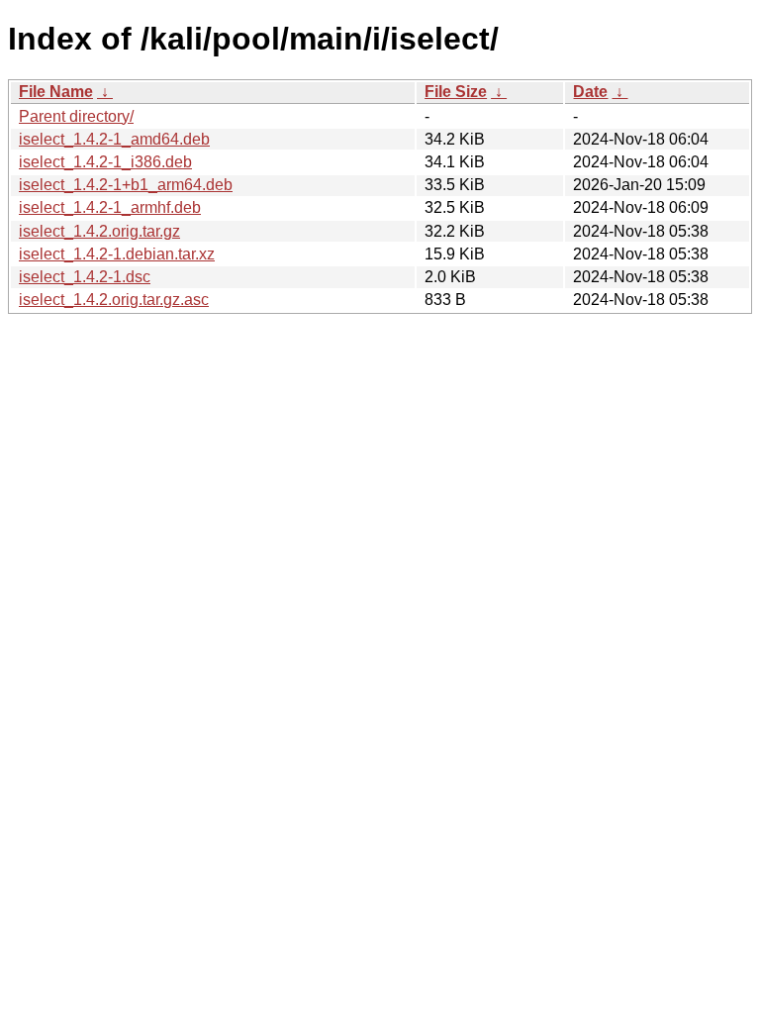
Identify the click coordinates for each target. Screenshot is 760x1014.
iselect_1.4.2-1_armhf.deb (110, 207)
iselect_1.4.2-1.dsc (84, 276)
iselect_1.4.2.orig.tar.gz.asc (114, 299)
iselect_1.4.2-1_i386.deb (105, 161)
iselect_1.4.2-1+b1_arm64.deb (126, 184)
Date (590, 91)
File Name (56, 91)
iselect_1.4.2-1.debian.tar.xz (117, 254)
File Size (456, 91)
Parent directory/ (76, 116)
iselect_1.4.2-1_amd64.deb (114, 139)
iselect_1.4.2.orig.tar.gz (99, 231)
